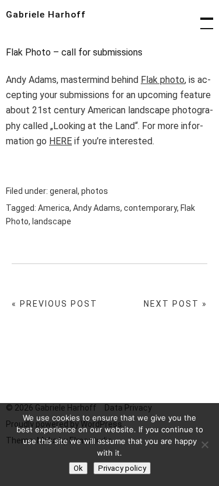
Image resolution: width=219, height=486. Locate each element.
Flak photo (163, 79)
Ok (78, 468)
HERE (60, 141)
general (64, 191)
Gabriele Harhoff (46, 14)
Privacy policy (122, 468)
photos (94, 191)
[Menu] (201, 17)
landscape (51, 221)
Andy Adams (96, 208)
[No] (204, 444)
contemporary (150, 208)
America (53, 208)
